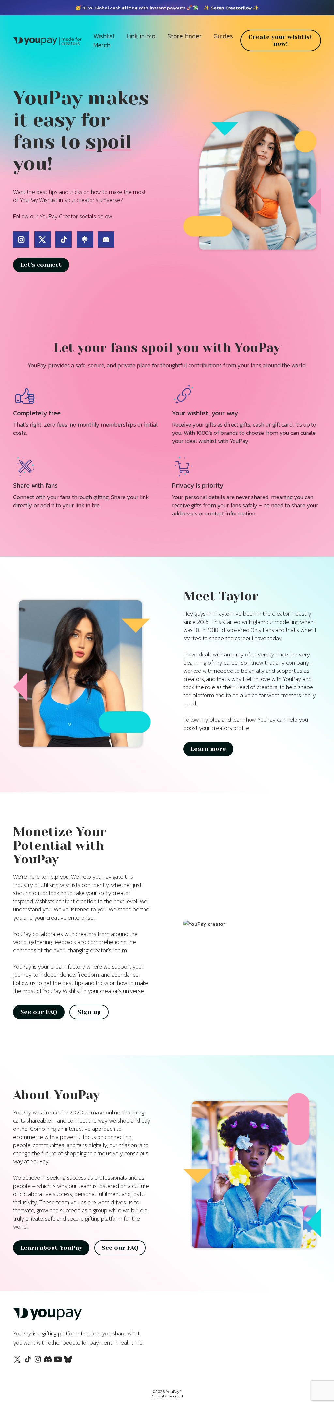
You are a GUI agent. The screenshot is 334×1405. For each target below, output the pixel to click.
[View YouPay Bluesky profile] (68, 1361)
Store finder (184, 36)
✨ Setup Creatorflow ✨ (231, 7)
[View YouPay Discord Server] (47, 1361)
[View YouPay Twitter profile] (17, 1361)
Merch (102, 45)
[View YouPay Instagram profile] (37, 1362)
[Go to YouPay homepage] (47, 1319)
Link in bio (141, 36)
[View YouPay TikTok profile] (27, 1362)
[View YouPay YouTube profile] (57, 1361)
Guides (223, 36)
